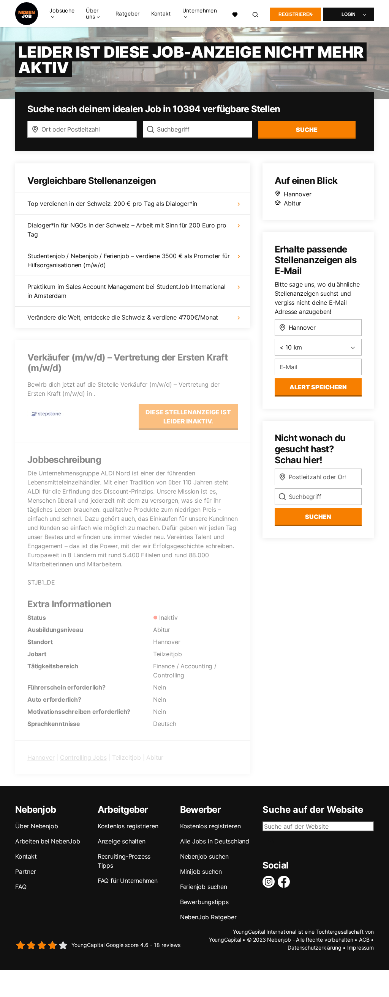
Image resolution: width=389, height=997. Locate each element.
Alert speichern (318, 387)
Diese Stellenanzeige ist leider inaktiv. (188, 416)
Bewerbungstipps (204, 902)
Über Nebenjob (36, 826)
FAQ (20, 886)
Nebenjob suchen (204, 856)
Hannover (40, 757)
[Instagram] (270, 882)
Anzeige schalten (121, 841)
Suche (307, 129)
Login (349, 14)
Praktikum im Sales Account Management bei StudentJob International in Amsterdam (126, 291)
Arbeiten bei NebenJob (47, 841)
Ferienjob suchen (203, 886)
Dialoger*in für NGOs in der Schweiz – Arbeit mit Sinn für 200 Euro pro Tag (126, 229)
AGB (364, 939)
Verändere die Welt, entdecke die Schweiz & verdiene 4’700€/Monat (122, 317)
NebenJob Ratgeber (208, 917)
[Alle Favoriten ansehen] (235, 13)
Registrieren (295, 14)
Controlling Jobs (83, 757)
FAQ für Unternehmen (128, 880)
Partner (25, 871)
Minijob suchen (201, 871)
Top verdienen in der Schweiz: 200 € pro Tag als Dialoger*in (112, 203)
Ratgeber (127, 14)
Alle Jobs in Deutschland (214, 841)
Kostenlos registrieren (128, 826)
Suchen (318, 516)
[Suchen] (255, 14)
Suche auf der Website (312, 809)
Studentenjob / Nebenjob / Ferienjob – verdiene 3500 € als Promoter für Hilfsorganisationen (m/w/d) (128, 260)
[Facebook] (285, 882)
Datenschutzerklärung (314, 947)
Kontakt (161, 14)
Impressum (360, 947)
